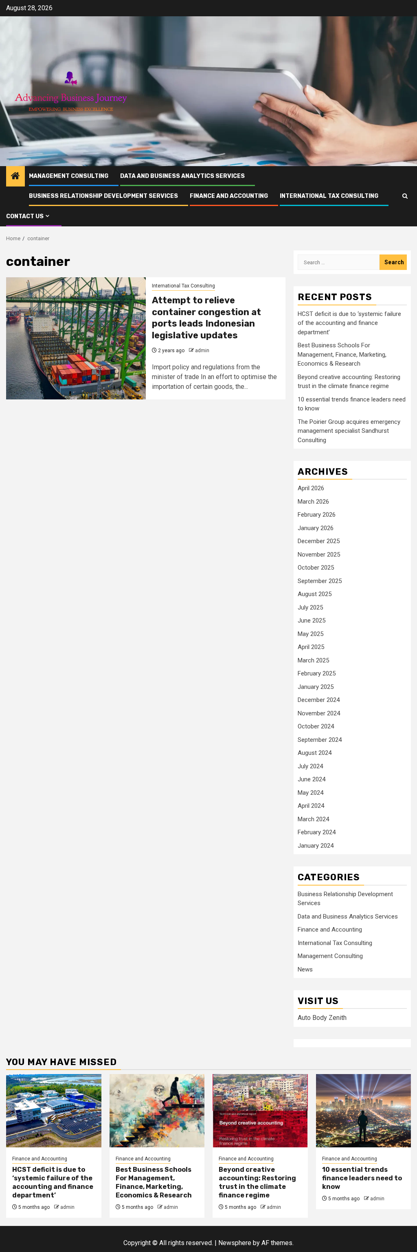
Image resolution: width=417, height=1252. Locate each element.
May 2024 (310, 792)
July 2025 (310, 607)
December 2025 (319, 541)
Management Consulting (68, 176)
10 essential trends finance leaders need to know (362, 1178)
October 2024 (316, 726)
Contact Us (25, 216)
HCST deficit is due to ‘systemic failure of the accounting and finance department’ (349, 323)
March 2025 (313, 660)
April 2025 (311, 647)
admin (202, 350)
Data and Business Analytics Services (182, 176)
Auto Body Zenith (322, 1018)
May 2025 (310, 634)
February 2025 (317, 673)
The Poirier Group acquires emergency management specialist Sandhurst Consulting (349, 431)
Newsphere (234, 1243)
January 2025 (316, 687)
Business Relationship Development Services (103, 196)
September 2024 (320, 739)
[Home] (15, 176)
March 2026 (313, 501)
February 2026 (317, 514)
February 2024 (317, 832)
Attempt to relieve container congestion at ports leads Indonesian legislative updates (206, 318)
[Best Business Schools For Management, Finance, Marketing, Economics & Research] (157, 1110)
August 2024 (314, 752)
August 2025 (314, 594)
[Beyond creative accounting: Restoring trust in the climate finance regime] (260, 1110)
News (305, 969)
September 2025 (320, 581)
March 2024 (313, 819)
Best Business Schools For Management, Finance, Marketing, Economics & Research (342, 354)
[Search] (405, 196)
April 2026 (311, 488)
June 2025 (311, 620)
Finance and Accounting (229, 196)
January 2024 (316, 845)
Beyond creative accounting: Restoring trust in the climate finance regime (257, 1182)
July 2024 (310, 766)
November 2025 (319, 554)
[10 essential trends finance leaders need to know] (363, 1110)
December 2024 (319, 700)
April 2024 (311, 805)
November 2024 (319, 713)
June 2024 (311, 779)
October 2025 (316, 567)
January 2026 (316, 528)
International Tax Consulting (329, 196)
